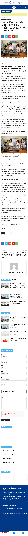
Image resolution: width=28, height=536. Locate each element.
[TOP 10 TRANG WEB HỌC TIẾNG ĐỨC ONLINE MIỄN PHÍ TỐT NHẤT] (5, 303)
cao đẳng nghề (8, 233)
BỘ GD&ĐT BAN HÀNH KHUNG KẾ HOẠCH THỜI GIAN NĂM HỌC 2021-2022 (21, 254)
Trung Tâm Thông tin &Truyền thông (9, 33)
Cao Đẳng (3, 287)
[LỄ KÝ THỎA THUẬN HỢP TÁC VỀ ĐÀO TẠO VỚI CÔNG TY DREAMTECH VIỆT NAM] (5, 296)
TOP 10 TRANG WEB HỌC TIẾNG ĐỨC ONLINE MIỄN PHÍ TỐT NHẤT (18, 303)
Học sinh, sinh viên (4, 305)
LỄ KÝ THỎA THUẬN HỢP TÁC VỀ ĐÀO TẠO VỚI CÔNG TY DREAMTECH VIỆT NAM (18, 296)
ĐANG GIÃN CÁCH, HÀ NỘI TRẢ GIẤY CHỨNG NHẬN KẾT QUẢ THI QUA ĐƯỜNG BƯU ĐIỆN (7, 255)
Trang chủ (3, 17)
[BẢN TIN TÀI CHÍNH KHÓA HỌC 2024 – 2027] (5, 333)
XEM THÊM (14, 279)
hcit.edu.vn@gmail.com (12, 498)
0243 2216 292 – (12, 496)
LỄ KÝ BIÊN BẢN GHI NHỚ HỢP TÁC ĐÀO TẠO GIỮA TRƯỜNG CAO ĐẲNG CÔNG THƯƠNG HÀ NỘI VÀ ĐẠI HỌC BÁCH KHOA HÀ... (17, 287)
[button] (26, 7)
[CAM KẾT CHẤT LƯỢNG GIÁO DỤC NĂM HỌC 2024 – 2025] (5, 340)
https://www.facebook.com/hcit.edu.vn (17, 508)
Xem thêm (13, 345)
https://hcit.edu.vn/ (7, 500)
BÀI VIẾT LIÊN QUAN (6, 279)
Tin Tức (8, 17)
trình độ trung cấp (5, 234)
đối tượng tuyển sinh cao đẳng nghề (19, 233)
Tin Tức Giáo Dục (8, 19)
